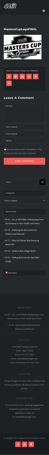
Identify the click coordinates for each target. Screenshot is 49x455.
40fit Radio (12, 273)
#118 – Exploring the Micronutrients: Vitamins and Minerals (25, 327)
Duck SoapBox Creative (36, 438)
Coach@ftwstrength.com (27, 358)
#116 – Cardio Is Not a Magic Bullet (20, 251)
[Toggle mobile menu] (44, 10)
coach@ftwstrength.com (25, 416)
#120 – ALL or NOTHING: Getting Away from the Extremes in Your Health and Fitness (24, 316)
